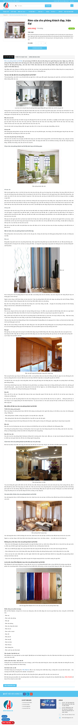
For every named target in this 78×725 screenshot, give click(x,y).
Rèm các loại (21, 11)
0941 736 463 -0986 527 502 (68, 714)
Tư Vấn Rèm (32, 11)
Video (47, 11)
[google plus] (31, 694)
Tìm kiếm (48, 5)
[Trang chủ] (6, 6)
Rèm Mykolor (26, 669)
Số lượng (30, 43)
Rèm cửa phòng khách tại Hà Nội (13, 61)
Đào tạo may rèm (68, 11)
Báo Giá (40, 11)
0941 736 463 (6, 722)
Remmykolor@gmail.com (67, 717)
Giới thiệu (13, 11)
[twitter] (28, 694)
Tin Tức (53, 11)
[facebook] (24, 694)
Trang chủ (6, 11)
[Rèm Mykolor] (11, 705)
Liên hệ (60, 11)
